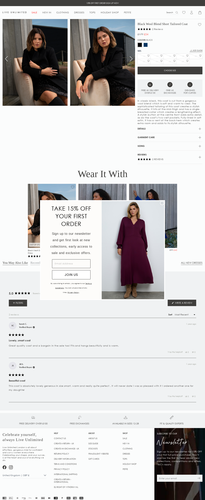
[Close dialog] (162, 203)
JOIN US (71, 274)
